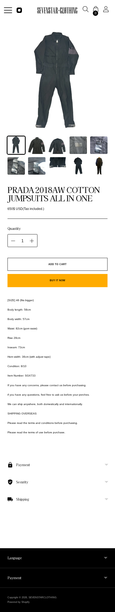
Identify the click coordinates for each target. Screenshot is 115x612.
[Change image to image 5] (99, 145)
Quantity (14, 228)
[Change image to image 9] (78, 166)
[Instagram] (19, 10)
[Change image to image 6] (16, 166)
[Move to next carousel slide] (107, 554)
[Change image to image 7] (36, 166)
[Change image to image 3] (57, 145)
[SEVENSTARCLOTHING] (57, 10)
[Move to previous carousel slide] (7, 554)
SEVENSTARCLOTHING (42, 597)
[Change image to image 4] (78, 145)
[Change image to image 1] (16, 145)
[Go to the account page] (107, 10)
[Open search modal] (86, 10)
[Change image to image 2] (36, 145)
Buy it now (58, 280)
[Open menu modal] (8, 10)
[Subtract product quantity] (13, 240)
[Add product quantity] (31, 240)
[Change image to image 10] (99, 166)
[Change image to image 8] (57, 166)
